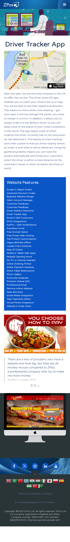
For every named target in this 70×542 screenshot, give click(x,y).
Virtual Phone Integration (20, 302)
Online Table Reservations (21, 271)
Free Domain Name (17, 232)
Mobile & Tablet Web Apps (21, 253)
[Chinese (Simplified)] (20, 481)
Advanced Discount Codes (21, 193)
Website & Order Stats (19, 306)
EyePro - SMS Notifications (21, 225)
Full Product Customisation (21, 239)
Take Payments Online (19, 299)
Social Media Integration (20, 295)
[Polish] (55, 481)
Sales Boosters (15, 292)
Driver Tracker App (17, 214)
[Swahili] (29, 487)
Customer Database (18, 203)
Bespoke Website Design (20, 196)
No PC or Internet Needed (21, 260)
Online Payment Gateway (20, 267)
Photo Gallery (14, 274)
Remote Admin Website (20, 288)
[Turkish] (35, 487)
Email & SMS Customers (20, 218)
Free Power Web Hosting (20, 235)
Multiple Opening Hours (19, 256)
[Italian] (43, 481)
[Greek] (26, 481)
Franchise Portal (15, 228)
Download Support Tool (31, 502)
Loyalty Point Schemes (19, 246)
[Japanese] (49, 481)
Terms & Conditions (29, 493)
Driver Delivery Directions (20, 210)
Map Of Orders (15, 249)
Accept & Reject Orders (19, 189)
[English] (8, 481)
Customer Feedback (17, 207)
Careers (47, 493)
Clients (50, 502)
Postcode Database (17, 278)
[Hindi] (32, 481)
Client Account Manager (20, 200)
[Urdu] (40, 487)
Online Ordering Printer (19, 264)
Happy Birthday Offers (19, 242)
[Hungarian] (38, 481)
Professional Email (17, 285)
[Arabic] (14, 481)
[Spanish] (61, 481)
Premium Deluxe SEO (18, 281)
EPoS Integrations (17, 221)
